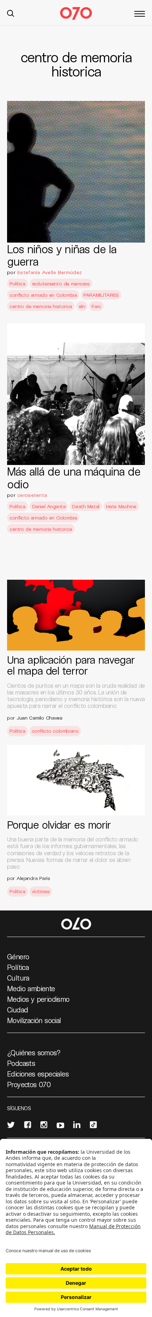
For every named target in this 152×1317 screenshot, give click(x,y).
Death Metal (85, 506)
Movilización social (34, 1020)
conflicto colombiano (55, 731)
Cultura (18, 977)
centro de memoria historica (41, 306)
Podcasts (21, 1063)
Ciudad (17, 1009)
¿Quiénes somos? (33, 1052)
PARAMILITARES (101, 295)
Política (17, 283)
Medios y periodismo (38, 999)
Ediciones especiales (38, 1073)
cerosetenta (32, 495)
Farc (96, 306)
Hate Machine (121, 506)
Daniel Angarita (49, 506)
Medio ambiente (31, 988)
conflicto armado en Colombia (43, 295)
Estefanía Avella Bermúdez (49, 272)
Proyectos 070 (29, 1084)
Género (18, 956)
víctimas (41, 891)
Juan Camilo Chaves (40, 718)
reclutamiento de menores (61, 283)
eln (82, 306)
